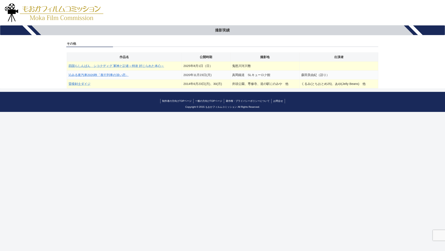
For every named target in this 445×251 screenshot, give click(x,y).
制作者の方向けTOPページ (177, 101)
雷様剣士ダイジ (79, 84)
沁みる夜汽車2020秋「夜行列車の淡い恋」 (98, 75)
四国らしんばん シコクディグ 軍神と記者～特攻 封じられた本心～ (116, 66)
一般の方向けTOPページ (208, 101)
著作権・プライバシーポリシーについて (248, 101)
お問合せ (278, 101)
